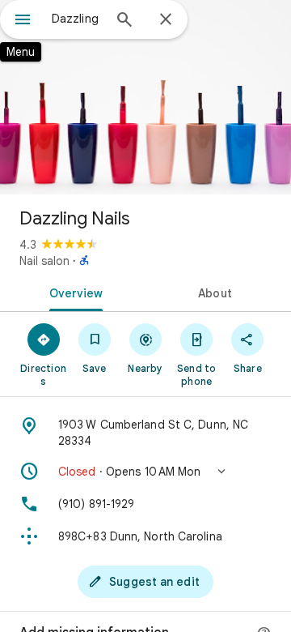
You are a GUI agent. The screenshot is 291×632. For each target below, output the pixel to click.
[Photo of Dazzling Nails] (145, 97)
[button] (145, 471)
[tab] (73, 291)
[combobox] (77, 18)
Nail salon (44, 261)
